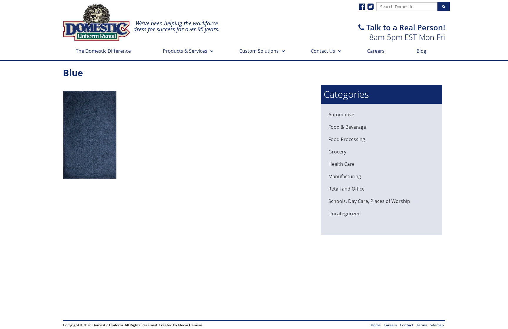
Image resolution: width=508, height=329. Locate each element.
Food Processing (346, 139)
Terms (421, 325)
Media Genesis (190, 325)
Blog (421, 51)
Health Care (341, 164)
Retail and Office (346, 189)
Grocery (337, 151)
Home (376, 325)
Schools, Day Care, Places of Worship (369, 201)
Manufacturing (344, 176)
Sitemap (437, 325)
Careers (376, 51)
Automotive (341, 114)
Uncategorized (344, 213)
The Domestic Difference (103, 51)
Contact (406, 325)
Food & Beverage (347, 127)
